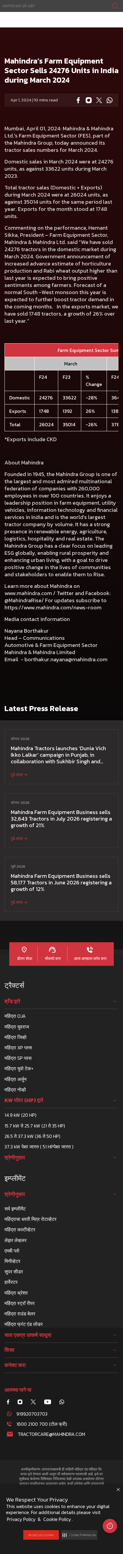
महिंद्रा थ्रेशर (16, 1292)
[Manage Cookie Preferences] (110, 1526)
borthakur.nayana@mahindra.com (65, 659)
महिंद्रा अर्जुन (15, 1079)
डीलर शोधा (24, 958)
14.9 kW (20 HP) (20, 1115)
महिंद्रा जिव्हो (15, 1037)
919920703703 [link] (31, 1413)
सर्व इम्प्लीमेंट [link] (15, 1208)
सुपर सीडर (13, 1271)
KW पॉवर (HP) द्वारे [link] (23, 1100)
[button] (79, 1535)
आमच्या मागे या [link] (17, 1390)
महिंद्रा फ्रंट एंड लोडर (23, 1324)
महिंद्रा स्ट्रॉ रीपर (19, 1303)
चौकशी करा (52, 958)
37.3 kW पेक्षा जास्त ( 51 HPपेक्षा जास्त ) (38, 1146)
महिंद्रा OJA (15, 1015)
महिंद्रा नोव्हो (15, 1089)
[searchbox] (61, 6)
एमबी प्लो (11, 1250)
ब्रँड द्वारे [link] (12, 1001)
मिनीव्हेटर (12, 1261)
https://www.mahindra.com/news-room (53, 607)
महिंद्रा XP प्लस (18, 1047)
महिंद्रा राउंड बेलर (19, 1313)
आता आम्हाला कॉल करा (90, 958)
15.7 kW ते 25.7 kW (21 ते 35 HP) (34, 1125)
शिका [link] (9, 1350)
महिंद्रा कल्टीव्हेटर (19, 1229)
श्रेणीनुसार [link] (14, 1157)
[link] (61, 6)
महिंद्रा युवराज (16, 1026)
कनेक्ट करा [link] (15, 1365)
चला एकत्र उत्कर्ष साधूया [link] (27, 1335)
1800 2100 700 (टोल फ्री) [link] (41, 1424)
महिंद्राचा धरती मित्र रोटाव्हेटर (30, 1219)
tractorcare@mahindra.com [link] (51, 1434)
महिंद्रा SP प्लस (18, 1058)
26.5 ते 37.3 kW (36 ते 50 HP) (32, 1136)
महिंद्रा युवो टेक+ (18, 1068)
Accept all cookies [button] (41, 1535)
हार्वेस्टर (11, 1282)
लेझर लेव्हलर (15, 1240)
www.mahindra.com (28, 593)
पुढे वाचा (17, 775)
